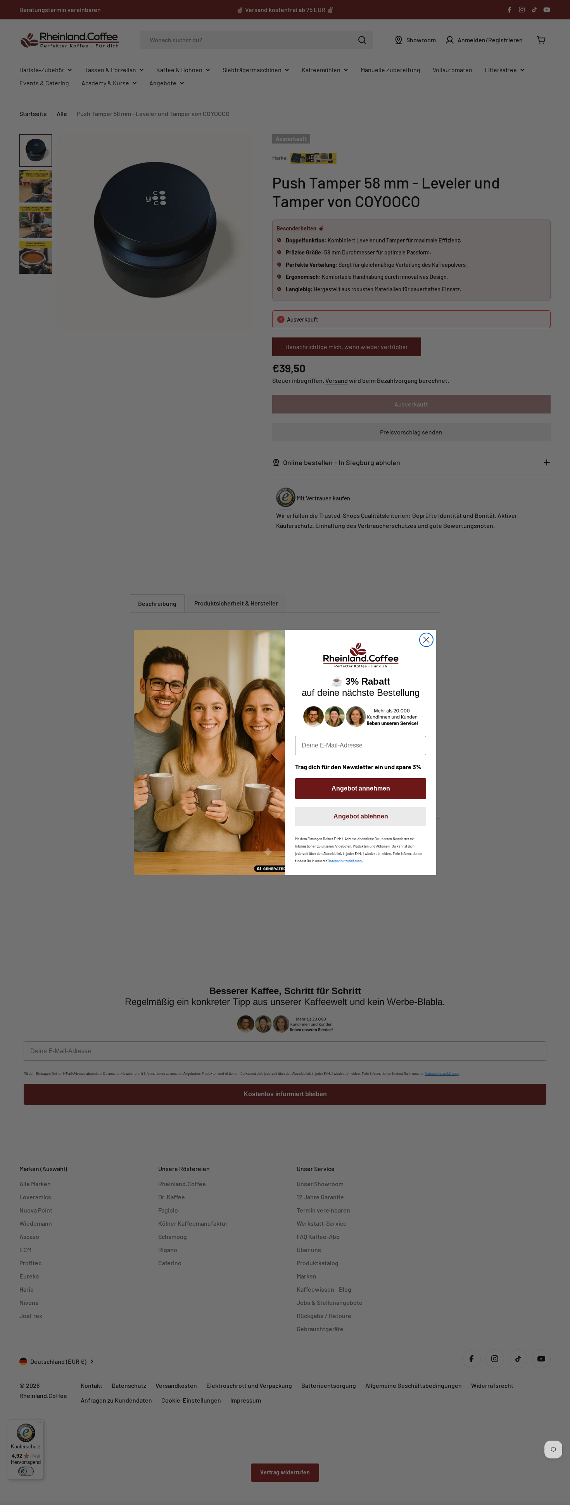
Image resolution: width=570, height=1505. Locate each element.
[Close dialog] (426, 640)
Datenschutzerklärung (345, 861)
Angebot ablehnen (360, 816)
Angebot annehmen (361, 788)
